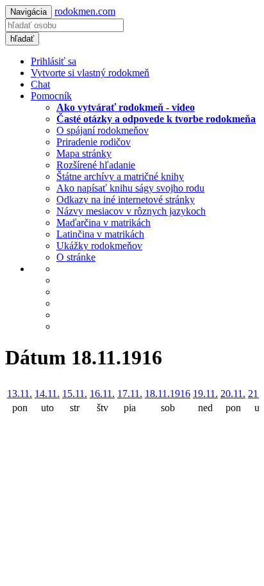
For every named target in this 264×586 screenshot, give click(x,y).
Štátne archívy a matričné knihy (120, 176)
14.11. (47, 393)
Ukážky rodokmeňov (99, 245)
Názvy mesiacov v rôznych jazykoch (131, 211)
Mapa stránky (83, 153)
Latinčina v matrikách (100, 234)
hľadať (22, 39)
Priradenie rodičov (93, 141)
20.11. (232, 393)
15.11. (74, 393)
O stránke (75, 257)
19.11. (205, 393)
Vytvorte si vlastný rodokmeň (90, 72)
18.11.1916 (167, 393)
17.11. (129, 393)
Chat (40, 84)
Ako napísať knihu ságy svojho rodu (130, 188)
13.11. (19, 393)
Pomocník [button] (51, 95)
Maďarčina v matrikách (103, 222)
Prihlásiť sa (53, 61)
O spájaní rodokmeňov (102, 130)
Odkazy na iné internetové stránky (125, 199)
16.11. (102, 393)
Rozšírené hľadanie (95, 164)
